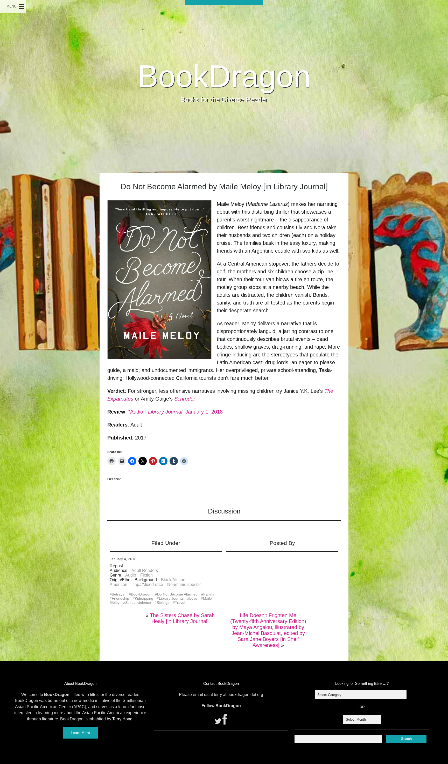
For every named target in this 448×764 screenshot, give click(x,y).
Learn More (80, 733)
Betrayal (118, 594)
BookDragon (224, 76)
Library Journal (171, 598)
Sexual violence (138, 602)
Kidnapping (144, 598)
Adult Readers (144, 570)
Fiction (146, 575)
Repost (116, 566)
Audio (130, 575)
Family (208, 594)
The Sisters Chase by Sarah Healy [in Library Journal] (182, 618)
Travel (180, 602)
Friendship (120, 598)
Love (193, 598)
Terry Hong (122, 719)
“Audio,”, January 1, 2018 (175, 412)
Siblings (163, 602)
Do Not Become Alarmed (177, 594)
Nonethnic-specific (184, 584)
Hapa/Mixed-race (147, 584)
